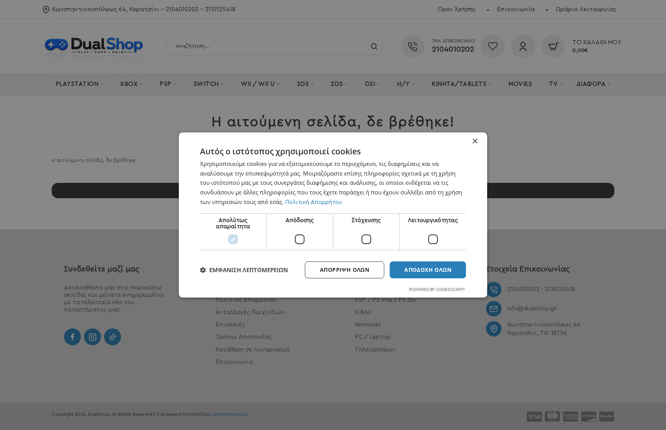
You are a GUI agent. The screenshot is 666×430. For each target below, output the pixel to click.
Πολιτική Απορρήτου (313, 202)
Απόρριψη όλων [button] (344, 269)
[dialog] (333, 215)
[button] (244, 270)
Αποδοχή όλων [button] (427, 269)
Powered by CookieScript (437, 290)
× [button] (475, 141)
